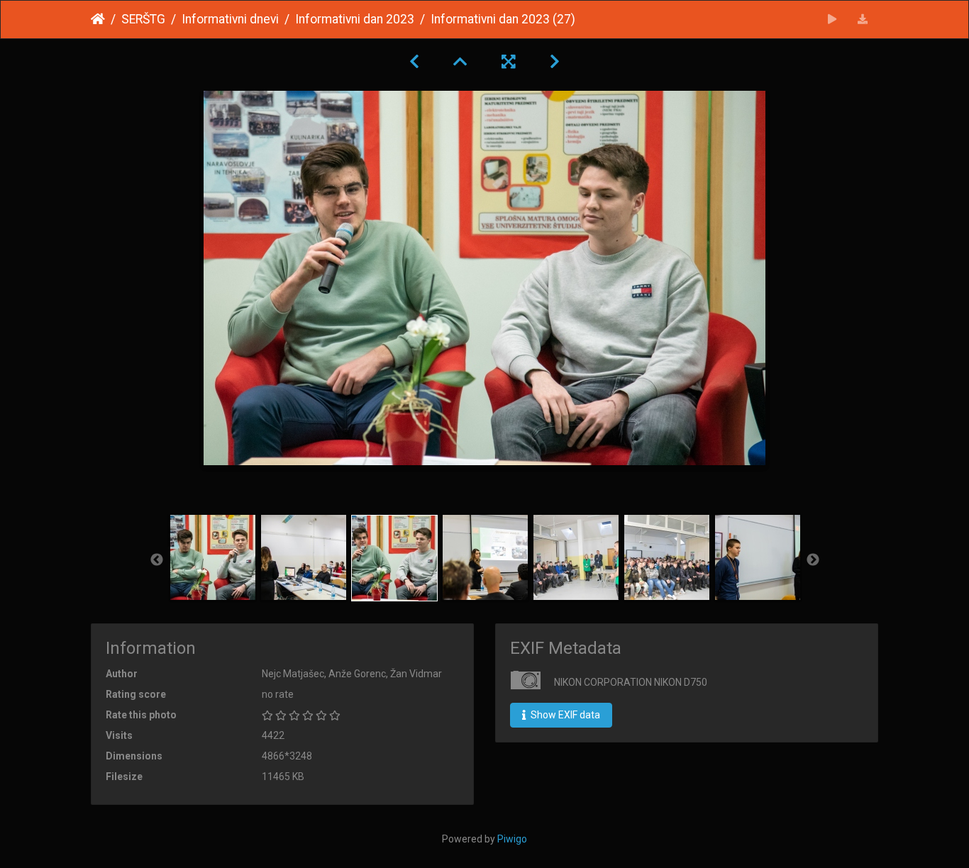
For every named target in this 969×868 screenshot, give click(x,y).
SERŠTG (143, 19)
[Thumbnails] (460, 61)
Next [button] (813, 560)
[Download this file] (863, 19)
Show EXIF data (564, 714)
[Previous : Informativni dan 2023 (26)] (414, 61)
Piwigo (512, 839)
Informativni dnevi (230, 19)
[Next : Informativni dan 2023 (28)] (555, 61)
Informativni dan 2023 (354, 19)
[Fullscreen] (508, 61)
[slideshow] (832, 19)
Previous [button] (157, 560)
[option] (212, 557)
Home (98, 19)
